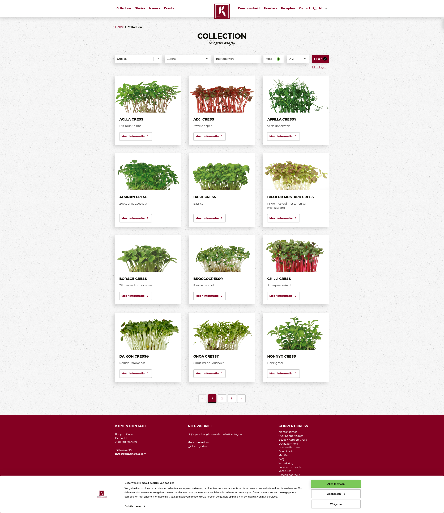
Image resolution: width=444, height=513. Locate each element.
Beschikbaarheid (289, 475)
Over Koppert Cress (291, 435)
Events (169, 8)
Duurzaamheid (249, 8)
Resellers (270, 8)
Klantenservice (288, 431)
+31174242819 (123, 450)
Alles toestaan (336, 483)
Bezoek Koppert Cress (293, 439)
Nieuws (154, 8)
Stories (140, 8)
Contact (304, 8)
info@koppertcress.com (130, 454)
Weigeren (336, 503)
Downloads (286, 451)
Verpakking (286, 463)
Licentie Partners (289, 447)
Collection (124, 8)
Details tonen (133, 506)
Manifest (284, 455)
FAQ (281, 459)
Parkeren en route (290, 467)
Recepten (288, 8)
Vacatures (285, 471)
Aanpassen (334, 493)
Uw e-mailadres (198, 442)
